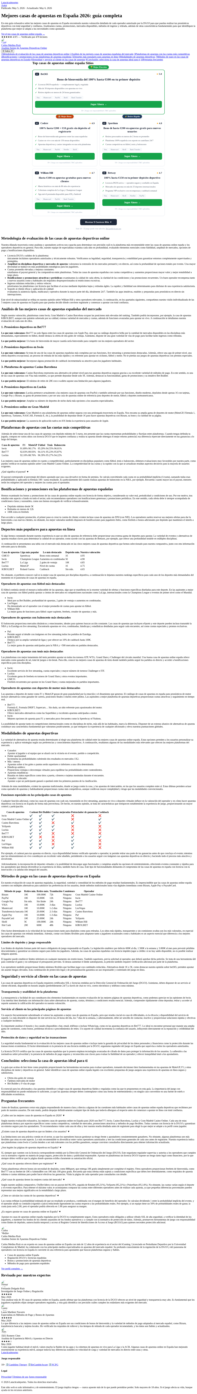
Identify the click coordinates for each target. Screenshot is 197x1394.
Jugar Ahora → (98, 104)
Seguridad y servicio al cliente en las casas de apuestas (58, 59)
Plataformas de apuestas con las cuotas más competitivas (162, 54)
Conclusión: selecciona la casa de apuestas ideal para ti (113, 59)
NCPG (53, 1364)
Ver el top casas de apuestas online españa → (23, 34)
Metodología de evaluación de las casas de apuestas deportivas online (35, 54)
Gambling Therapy (16, 1364)
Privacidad (6, 1377)
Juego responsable (38, 1377)
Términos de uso (20, 1377)
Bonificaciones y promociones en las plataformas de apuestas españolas (36, 56)
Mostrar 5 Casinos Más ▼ (98, 222)
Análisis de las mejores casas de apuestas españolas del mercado (101, 54)
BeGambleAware (38, 1364)
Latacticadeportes (9, 2)
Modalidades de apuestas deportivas (137, 56)
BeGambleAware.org (113, 229)
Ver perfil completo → (12, 1268)
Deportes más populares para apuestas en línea (95, 56)
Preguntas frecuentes (152, 59)
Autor (4, 5)
